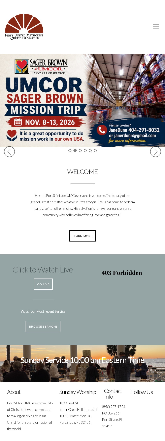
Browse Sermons (43, 326)
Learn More (82, 236)
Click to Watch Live (42, 269)
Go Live (43, 284)
